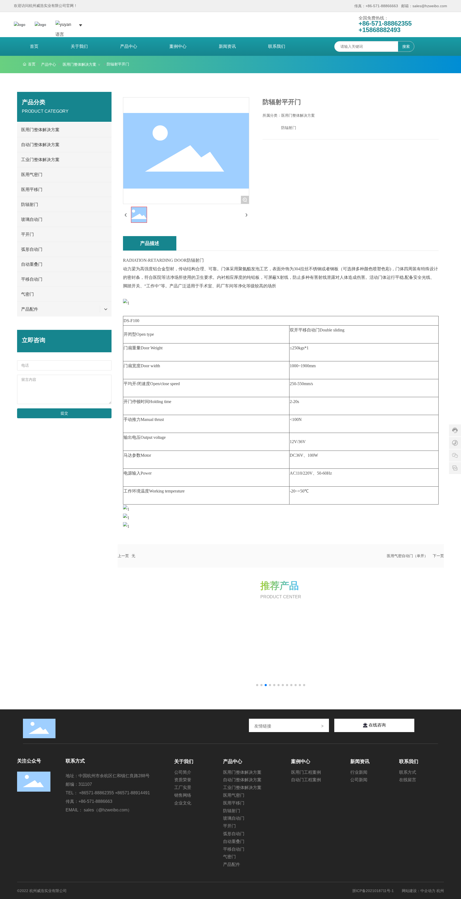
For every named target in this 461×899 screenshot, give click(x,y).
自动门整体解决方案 (40, 144)
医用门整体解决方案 (79, 64)
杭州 (440, 891)
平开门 (27, 234)
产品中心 (48, 64)
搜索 (406, 46)
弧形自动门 (31, 249)
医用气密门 (31, 174)
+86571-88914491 (132, 793)
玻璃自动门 (31, 219)
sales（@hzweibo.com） (108, 810)
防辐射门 (29, 204)
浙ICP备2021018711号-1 (373, 891)
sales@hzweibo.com (429, 6)
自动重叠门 (31, 264)
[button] (257, 685)
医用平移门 (31, 189)
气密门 (27, 294)
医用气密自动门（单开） (407, 556)
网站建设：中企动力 (418, 891)
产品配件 (29, 309)
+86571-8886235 (95, 793)
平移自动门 (31, 279)
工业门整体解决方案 (40, 159)
